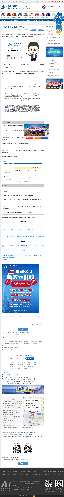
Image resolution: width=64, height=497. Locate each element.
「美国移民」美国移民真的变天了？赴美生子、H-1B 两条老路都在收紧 (54, 65)
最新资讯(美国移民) (7, 23)
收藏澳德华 (38, 1)
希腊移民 (10, 427)
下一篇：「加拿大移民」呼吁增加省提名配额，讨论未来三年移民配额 (15, 332)
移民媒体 (16, 20)
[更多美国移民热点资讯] (61, 59)
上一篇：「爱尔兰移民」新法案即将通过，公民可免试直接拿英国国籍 (15, 334)
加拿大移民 (47, 474)
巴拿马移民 (41, 474)
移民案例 (29, 20)
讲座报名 (58, 27)
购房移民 (31, 427)
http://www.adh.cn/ (14, 455)
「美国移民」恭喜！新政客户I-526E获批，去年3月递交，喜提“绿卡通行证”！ (54, 41)
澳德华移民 (4, 427)
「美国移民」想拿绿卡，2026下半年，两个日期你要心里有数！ (54, 76)
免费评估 (58, 23)
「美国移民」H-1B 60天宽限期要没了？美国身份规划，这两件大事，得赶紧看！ (54, 68)
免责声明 (35, 471)
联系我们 (48, 20)
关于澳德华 (10, 20)
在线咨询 (58, 21)
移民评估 (16, 471)
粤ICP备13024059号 (17, 485)
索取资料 (58, 25)
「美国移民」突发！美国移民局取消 (53, 73)
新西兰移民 (60, 474)
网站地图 (48, 1)
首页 (1, 23)
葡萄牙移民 (22, 474)
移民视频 (23, 20)
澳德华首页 (3, 20)
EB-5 (27, 427)
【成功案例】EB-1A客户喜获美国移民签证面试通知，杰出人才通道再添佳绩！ (54, 38)
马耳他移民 (54, 474)
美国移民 (23, 427)
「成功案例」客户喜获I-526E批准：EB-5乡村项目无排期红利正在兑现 (54, 35)
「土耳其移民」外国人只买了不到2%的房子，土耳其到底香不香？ (54, 63)
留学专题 (41, 20)
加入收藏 (23, 471)
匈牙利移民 (34, 474)
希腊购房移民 (16, 427)
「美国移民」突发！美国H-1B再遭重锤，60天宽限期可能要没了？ (54, 71)
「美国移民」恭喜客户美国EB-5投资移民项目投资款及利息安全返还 (54, 44)
